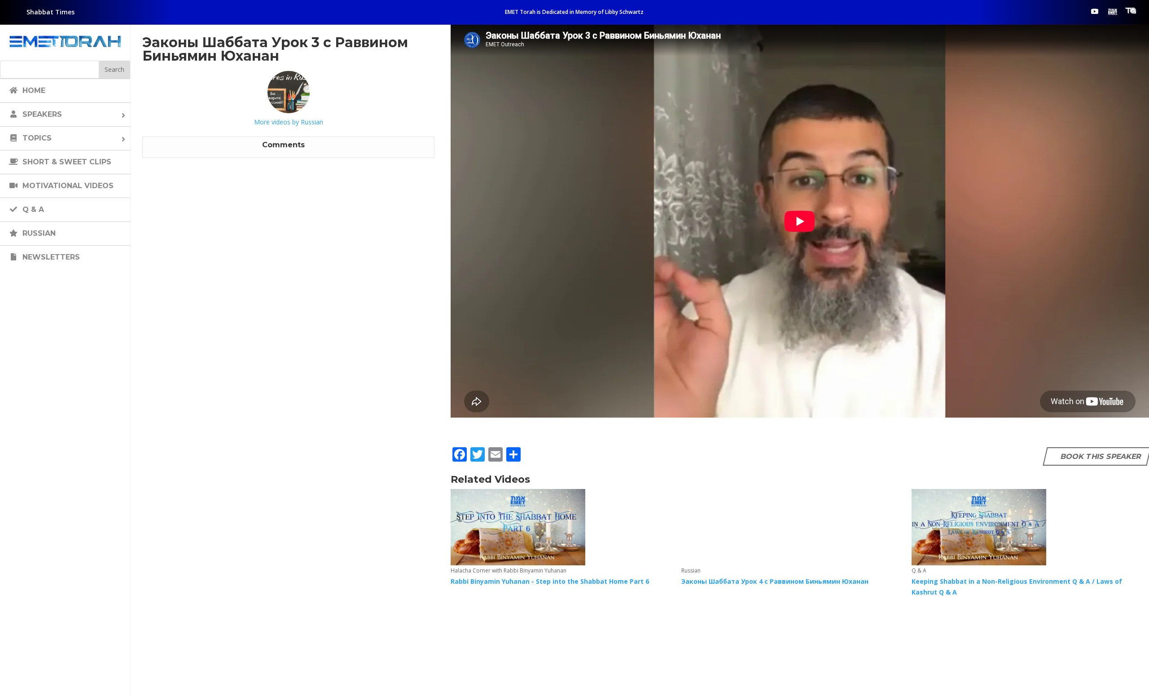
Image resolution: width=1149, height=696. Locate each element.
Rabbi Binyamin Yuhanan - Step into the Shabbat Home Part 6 (550, 581)
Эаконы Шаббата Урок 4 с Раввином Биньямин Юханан (774, 581)
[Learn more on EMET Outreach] (1112, 11)
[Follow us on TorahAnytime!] (1130, 11)
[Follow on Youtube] (1095, 11)
